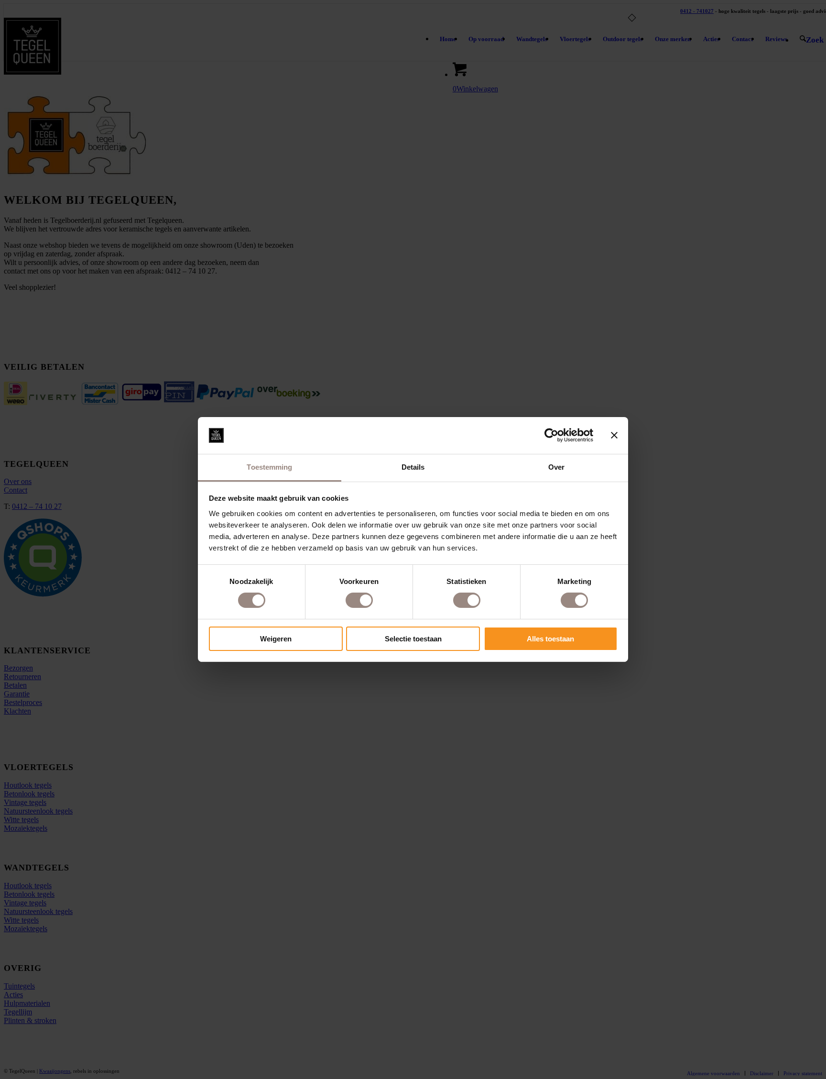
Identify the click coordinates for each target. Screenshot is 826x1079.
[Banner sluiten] (614, 435)
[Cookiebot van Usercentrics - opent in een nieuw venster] (551, 435)
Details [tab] (413, 467)
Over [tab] (556, 467)
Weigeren (276, 639)
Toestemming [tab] (269, 467)
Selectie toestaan (413, 639)
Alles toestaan (550, 639)
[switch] (359, 600)
